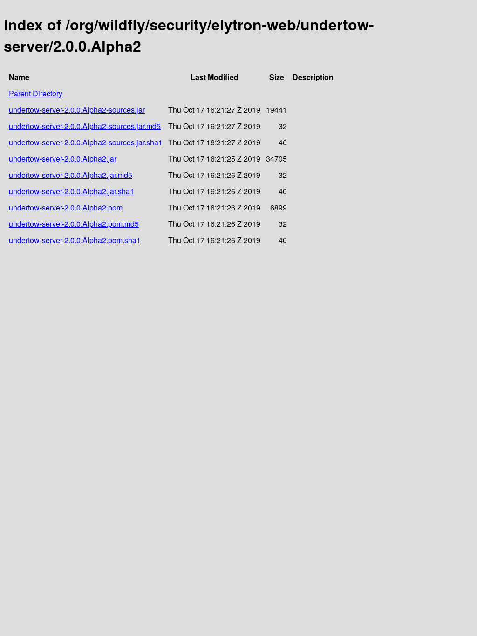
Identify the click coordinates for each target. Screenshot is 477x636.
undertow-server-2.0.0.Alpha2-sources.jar (77, 109)
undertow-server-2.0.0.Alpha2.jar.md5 (70, 174)
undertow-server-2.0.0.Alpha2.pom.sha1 (75, 240)
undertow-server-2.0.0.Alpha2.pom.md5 (74, 223)
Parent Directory (35, 93)
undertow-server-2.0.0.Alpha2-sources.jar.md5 (85, 126)
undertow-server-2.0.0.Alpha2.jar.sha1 (71, 191)
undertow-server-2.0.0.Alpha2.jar (62, 158)
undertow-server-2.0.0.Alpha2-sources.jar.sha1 (86, 142)
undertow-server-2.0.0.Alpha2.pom (66, 207)
